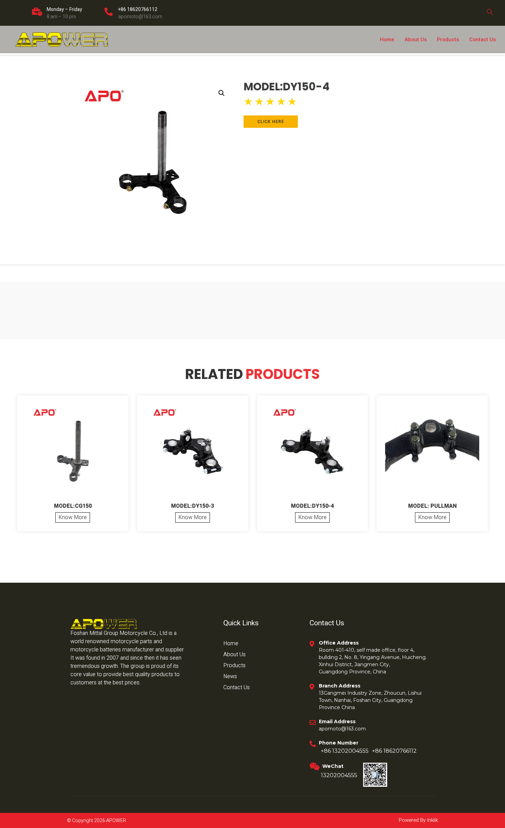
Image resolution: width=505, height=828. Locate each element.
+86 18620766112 (137, 9)
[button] (221, 93)
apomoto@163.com (140, 16)
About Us (416, 39)
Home (387, 39)
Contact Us (482, 39)
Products (448, 39)
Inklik (432, 820)
